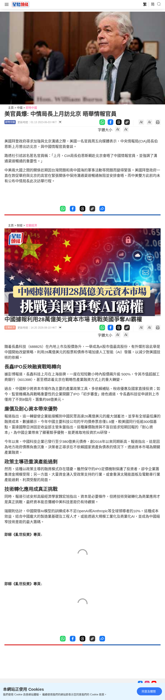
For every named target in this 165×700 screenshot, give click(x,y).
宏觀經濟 (31, 225)
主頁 (11, 107)
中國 (20, 107)
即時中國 (31, 107)
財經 (20, 225)
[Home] (20, 4)
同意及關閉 (149, 691)
